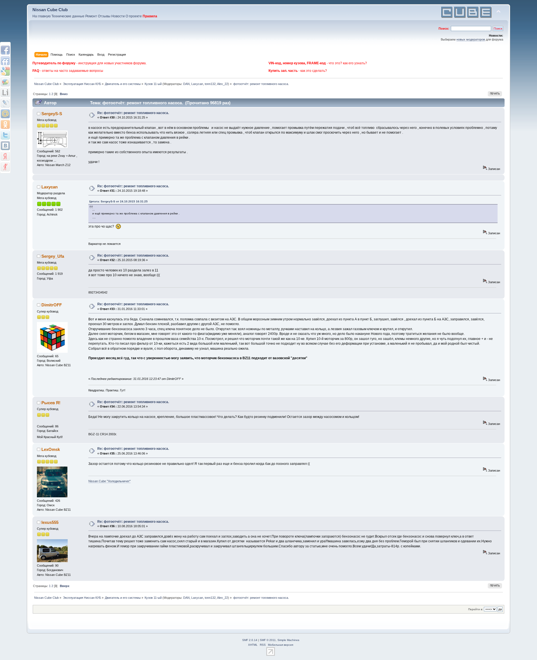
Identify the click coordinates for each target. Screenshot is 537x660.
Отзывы (104, 16)
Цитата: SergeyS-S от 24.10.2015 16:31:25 (118, 201)
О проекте (134, 16)
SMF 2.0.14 (249, 640)
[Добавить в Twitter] (5, 135)
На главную (41, 16)
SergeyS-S (51, 113)
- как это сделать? (297, 71)
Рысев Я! (50, 402)
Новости (118, 16)
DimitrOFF (51, 304)
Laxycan (197, 84)
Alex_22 (222, 84)
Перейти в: (475, 609)
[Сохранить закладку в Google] (5, 71)
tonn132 (210, 84)
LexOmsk (50, 449)
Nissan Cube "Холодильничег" (109, 481)
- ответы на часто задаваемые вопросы (67, 71)
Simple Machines (288, 640)
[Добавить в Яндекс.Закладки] (5, 156)
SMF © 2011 (268, 640)
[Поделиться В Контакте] (5, 145)
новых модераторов (470, 39)
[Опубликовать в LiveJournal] (5, 103)
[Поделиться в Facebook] (5, 50)
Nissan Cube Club (50, 9)
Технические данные (67, 16)
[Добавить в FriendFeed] (5, 60)
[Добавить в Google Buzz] (5, 81)
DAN (186, 84)
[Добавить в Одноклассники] (5, 124)
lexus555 (49, 522)
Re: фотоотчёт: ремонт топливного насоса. (133, 113)
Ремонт (91, 16)
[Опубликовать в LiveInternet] (5, 92)
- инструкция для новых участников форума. (89, 63)
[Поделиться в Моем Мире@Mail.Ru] (5, 113)
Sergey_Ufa (52, 256)
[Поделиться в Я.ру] (5, 166)
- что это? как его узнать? (317, 63)
